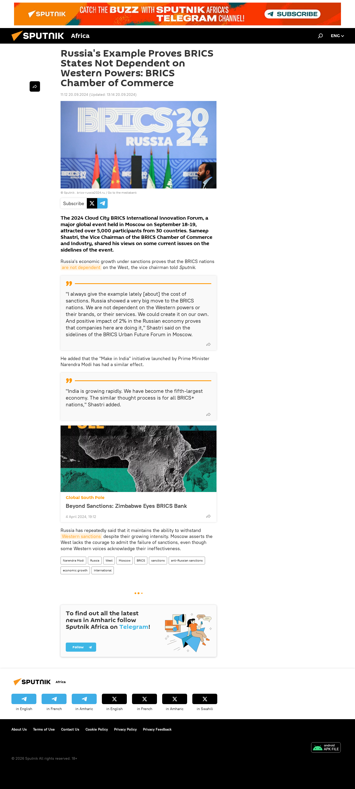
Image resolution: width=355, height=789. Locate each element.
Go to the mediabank (122, 192)
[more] (208, 344)
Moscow (124, 560)
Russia (94, 560)
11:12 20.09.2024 (74, 94)
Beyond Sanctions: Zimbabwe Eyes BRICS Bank (126, 505)
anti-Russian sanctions (187, 560)
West (109, 560)
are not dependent (81, 267)
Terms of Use (44, 729)
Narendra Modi (73, 560)
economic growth (75, 570)
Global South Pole (85, 497)
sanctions (158, 560)
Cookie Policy (97, 729)
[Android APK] (326, 748)
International (102, 570)
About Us (19, 729)
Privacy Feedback (157, 729)
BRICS (141, 560)
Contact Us (70, 729)
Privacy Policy (125, 729)
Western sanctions (81, 536)
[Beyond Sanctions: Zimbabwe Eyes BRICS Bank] (138, 459)
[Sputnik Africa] (40, 42)
